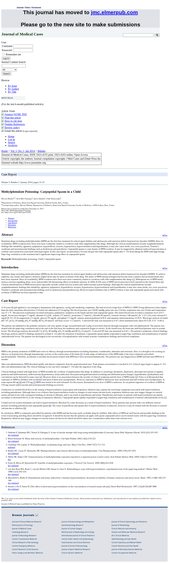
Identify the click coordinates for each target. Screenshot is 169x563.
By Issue (12, 85)
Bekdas (41, 151)
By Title (12, 91)
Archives (12, 145)
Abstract (8, 114)
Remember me (13, 54)
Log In (11, 139)
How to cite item (13, 121)
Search (11, 142)
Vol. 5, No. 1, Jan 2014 (23, 151)
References (12, 227)
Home (11, 136)
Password (7, 50)
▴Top (165, 235)
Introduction (12, 221)
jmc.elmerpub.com (114, 12)
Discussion (12, 225)
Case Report (12, 223)
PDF (24, 114)
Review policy (12, 127)
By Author (13, 88)
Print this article (13, 117)
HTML (17, 114)
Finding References (15, 124)
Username (7, 46)
